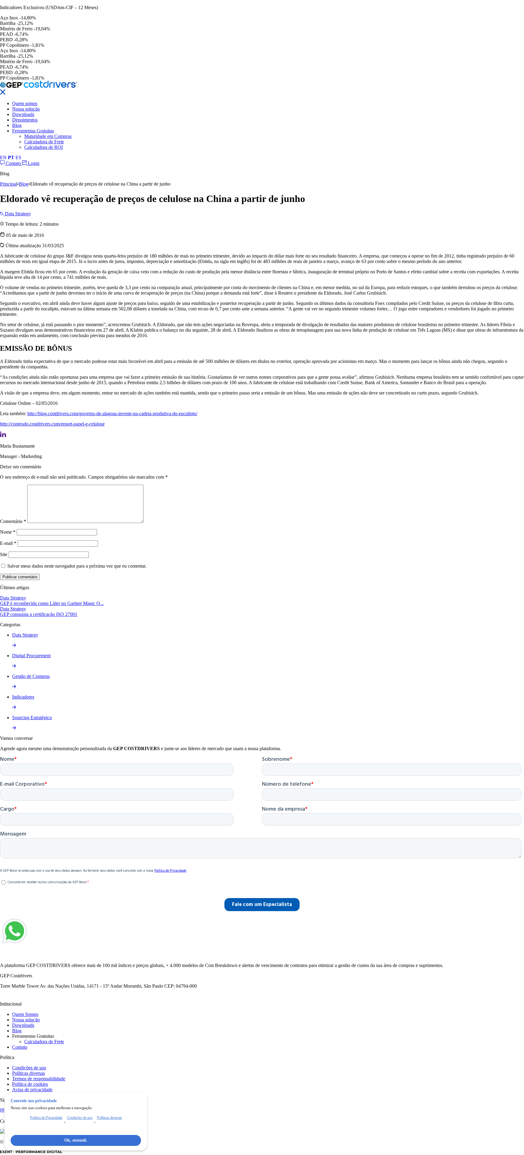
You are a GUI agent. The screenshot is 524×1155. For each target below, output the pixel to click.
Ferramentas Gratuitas (33, 130)
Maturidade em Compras (48, 136)
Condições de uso (29, 1067)
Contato (13, 163)
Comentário (13, 521)
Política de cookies (30, 1084)
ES (18, 157)
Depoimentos (25, 119)
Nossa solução (26, 108)
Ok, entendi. (75, 1140)
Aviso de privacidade (32, 1089)
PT (11, 157)
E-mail (8, 543)
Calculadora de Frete (44, 141)
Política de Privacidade (46, 1118)
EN (3, 157)
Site (3, 554)
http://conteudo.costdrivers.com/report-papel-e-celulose (52, 423)
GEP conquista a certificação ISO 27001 (38, 614)
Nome (7, 532)
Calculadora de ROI (43, 147)
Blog (17, 125)
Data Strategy (17, 213)
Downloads (23, 114)
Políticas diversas (28, 1073)
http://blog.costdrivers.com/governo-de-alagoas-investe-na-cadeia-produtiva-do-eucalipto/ (112, 413)
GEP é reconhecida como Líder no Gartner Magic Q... (52, 603)
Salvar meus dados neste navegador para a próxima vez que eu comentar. (76, 566)
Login (33, 163)
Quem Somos (25, 1014)
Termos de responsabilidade (38, 1078)
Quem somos (24, 103)
